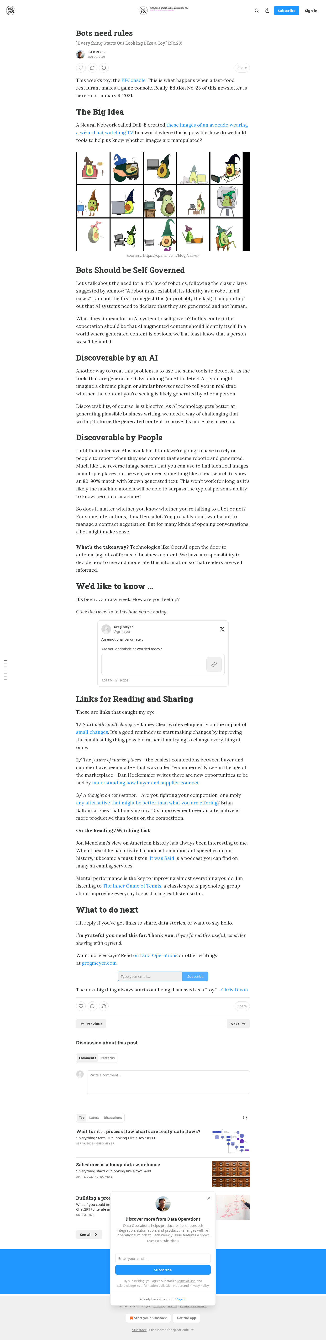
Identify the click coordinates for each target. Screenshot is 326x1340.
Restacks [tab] (108, 1058)
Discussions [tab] (113, 1118)
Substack (139, 1330)
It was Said (162, 858)
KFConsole (133, 80)
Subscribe (286, 10)
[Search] (257, 10)
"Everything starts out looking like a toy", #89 (113, 1171)
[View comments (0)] (92, 68)
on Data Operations (155, 955)
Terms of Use (186, 1281)
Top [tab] (81, 1118)
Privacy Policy (199, 1285)
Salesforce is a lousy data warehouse (118, 1164)
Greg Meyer (96, 52)
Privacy (159, 1306)
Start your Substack (150, 1318)
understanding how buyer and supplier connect (145, 783)
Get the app (186, 1318)
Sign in (311, 10)
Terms (172, 1306)
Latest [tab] (94, 1118)
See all (86, 1234)
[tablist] (96, 1058)
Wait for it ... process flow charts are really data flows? (138, 1131)
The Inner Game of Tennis (132, 886)
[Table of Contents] (5, 669)
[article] (163, 1141)
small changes (92, 732)
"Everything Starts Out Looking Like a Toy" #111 (116, 1137)
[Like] (81, 68)
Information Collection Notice (162, 1285)
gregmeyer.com (99, 963)
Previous (94, 1023)
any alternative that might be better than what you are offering (146, 803)
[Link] (69, 111)
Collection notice (193, 1306)
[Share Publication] (267, 10)
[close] (209, 1198)
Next (235, 1023)
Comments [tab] (87, 1058)
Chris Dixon (234, 990)
